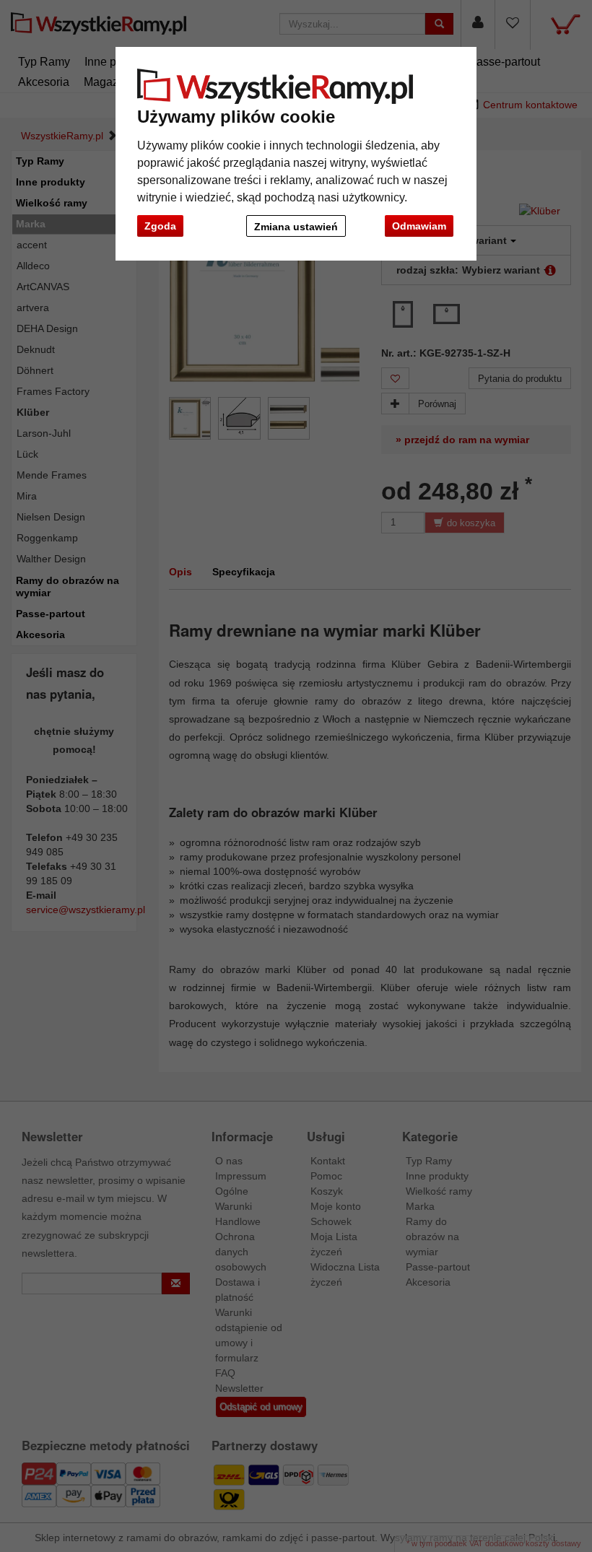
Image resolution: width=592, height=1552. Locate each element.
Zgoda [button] (160, 226)
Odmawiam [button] (419, 226)
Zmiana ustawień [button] (296, 226)
